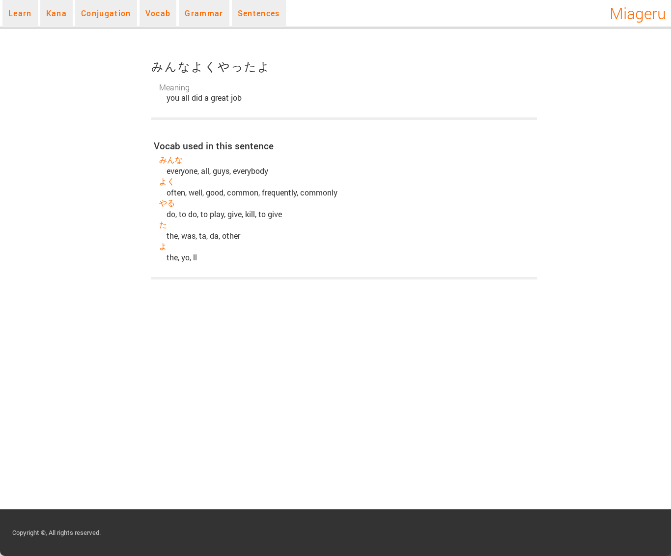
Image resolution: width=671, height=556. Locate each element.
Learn (20, 13)
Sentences (259, 13)
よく (167, 181)
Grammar (204, 13)
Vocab (158, 13)
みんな (171, 159)
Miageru (638, 13)
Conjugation (106, 13)
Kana (56, 13)
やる (167, 202)
